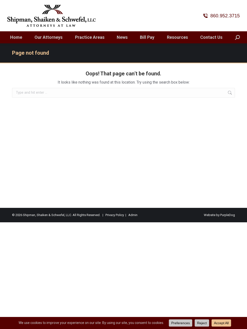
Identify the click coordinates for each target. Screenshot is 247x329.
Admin (132, 215)
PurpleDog (227, 215)
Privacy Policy (114, 215)
